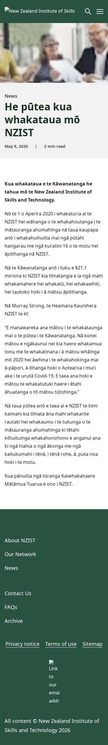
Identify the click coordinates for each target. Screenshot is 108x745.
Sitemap (92, 643)
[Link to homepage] (43, 11)
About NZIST (20, 540)
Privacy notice (22, 643)
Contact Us (18, 593)
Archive (14, 620)
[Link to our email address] (54, 665)
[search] (88, 11)
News (11, 96)
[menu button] (99, 11)
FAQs (11, 607)
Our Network (20, 554)
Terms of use (61, 643)
